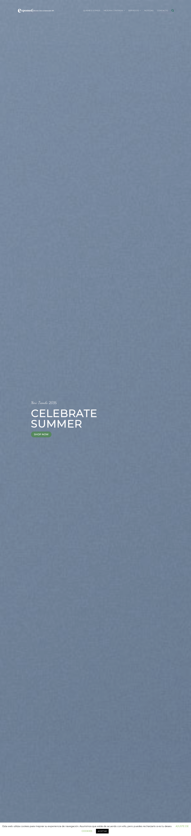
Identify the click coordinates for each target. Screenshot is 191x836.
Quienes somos (91, 10)
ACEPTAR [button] (102, 831)
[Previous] (7, 418)
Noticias (149, 10)
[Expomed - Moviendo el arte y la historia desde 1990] (36, 11)
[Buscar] (172, 10)
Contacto (162, 10)
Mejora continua (113, 10)
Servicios (133, 10)
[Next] (183, 418)
